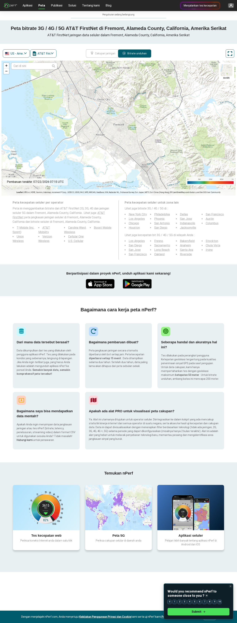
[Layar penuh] (230, 53)
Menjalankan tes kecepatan (200, 5)
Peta (41, 5)
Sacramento (162, 245)
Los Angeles (137, 219)
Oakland (159, 254)
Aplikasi (27, 5)
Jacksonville (188, 227)
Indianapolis (187, 223)
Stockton (212, 241)
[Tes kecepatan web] (46, 507)
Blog (108, 5)
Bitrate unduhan (137, 53)
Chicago (134, 223)
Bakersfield (187, 241)
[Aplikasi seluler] (190, 507)
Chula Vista (213, 245)
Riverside (186, 254)
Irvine (209, 250)
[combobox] (16, 53)
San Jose (186, 219)
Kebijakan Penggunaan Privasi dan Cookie (105, 616)
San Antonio (162, 223)
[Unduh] (100, 284)
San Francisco (215, 214)
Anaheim (185, 245)
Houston (134, 227)
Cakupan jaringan (105, 53)
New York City (138, 214)
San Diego (160, 227)
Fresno (158, 241)
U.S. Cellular (75, 241)
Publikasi (56, 5)
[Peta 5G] (118, 507)
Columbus (212, 223)
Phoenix (159, 219)
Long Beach (162, 250)
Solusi (72, 5)
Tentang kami (91, 5)
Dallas (184, 214)
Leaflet (19, 192)
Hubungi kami (25, 440)
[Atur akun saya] (229, 5)
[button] (6, 65)
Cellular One (76, 236)
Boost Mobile (102, 227)
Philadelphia (162, 214)
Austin (210, 219)
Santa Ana (186, 250)
